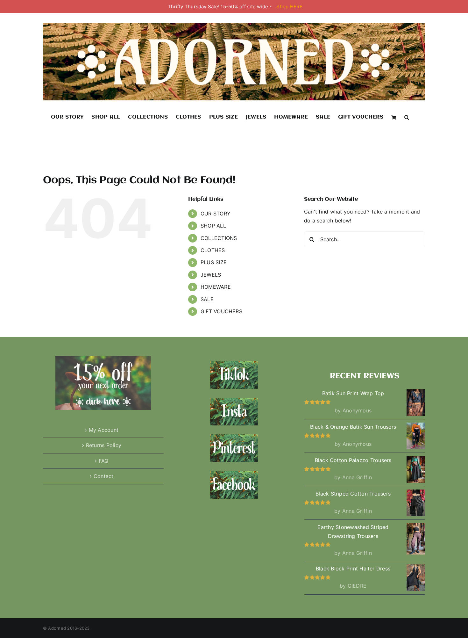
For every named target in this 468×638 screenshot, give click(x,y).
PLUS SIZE (214, 262)
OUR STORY (215, 213)
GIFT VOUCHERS (221, 311)
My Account (103, 430)
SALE (207, 299)
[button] (406, 117)
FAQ (104, 461)
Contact (104, 476)
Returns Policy (103, 445)
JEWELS (211, 275)
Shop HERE (289, 7)
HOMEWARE (216, 287)
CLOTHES (213, 250)
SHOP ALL (213, 225)
